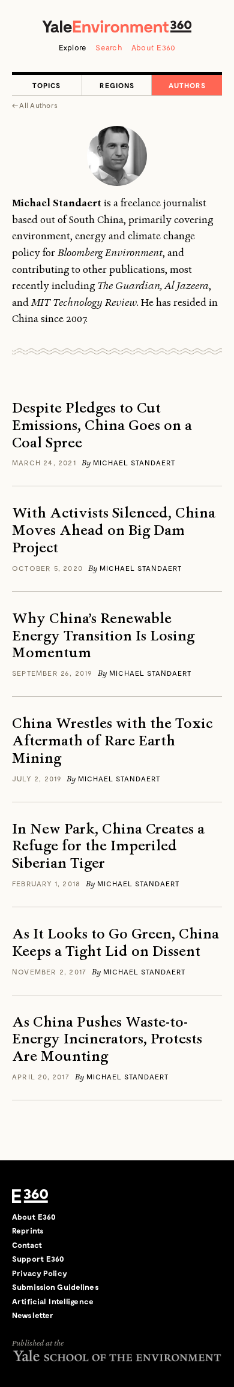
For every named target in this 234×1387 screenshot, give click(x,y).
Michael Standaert (134, 462)
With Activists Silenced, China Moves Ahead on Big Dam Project (113, 530)
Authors (187, 85)
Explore (73, 47)
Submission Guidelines (55, 1287)
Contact (27, 1245)
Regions (117, 85)
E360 (30, 1196)
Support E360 (38, 1258)
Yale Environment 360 (117, 26)
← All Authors (35, 105)
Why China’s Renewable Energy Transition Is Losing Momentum (103, 635)
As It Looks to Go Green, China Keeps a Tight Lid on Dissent (115, 942)
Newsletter (32, 1315)
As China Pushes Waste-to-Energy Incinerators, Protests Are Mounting (107, 1039)
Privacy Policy (39, 1273)
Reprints (28, 1230)
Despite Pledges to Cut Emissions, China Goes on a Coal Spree (102, 425)
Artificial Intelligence (53, 1301)
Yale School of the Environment (117, 1355)
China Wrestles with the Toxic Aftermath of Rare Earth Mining (112, 740)
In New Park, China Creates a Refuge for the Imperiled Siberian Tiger (108, 846)
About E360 (153, 47)
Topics (46, 85)
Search (108, 47)
